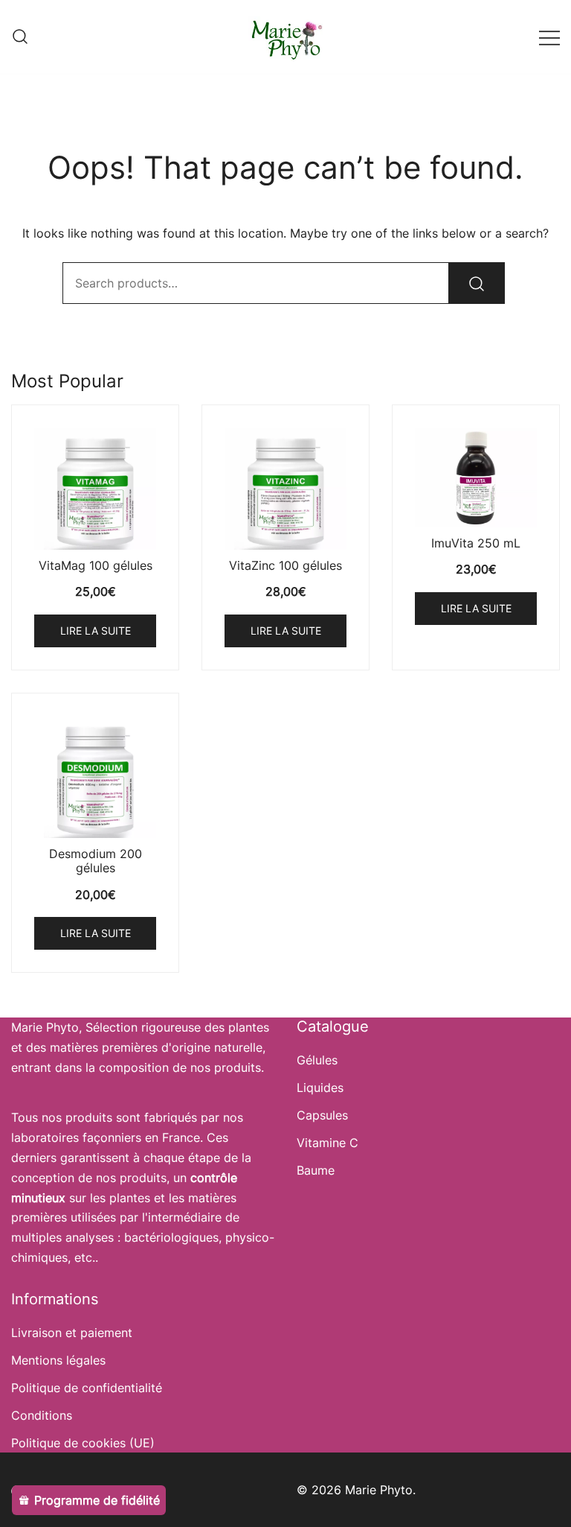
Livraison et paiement (71, 1332)
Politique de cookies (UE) (83, 1442)
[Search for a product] (20, 37)
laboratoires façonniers (76, 1137)
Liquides (320, 1087)
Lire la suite (95, 630)
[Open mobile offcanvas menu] (549, 37)
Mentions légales (58, 1360)
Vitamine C (327, 1142)
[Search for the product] (476, 283)
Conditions (41, 1415)
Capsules (322, 1115)
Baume (316, 1170)
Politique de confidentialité (86, 1387)
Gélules (317, 1060)
